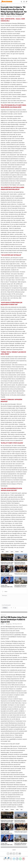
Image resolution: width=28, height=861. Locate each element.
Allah (3, 551)
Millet (22, 551)
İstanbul (17, 551)
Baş (2, 809)
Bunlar (7, 551)
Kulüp (17, 809)
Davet (12, 551)
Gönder (5, 607)
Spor (22, 809)
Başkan (6, 809)
